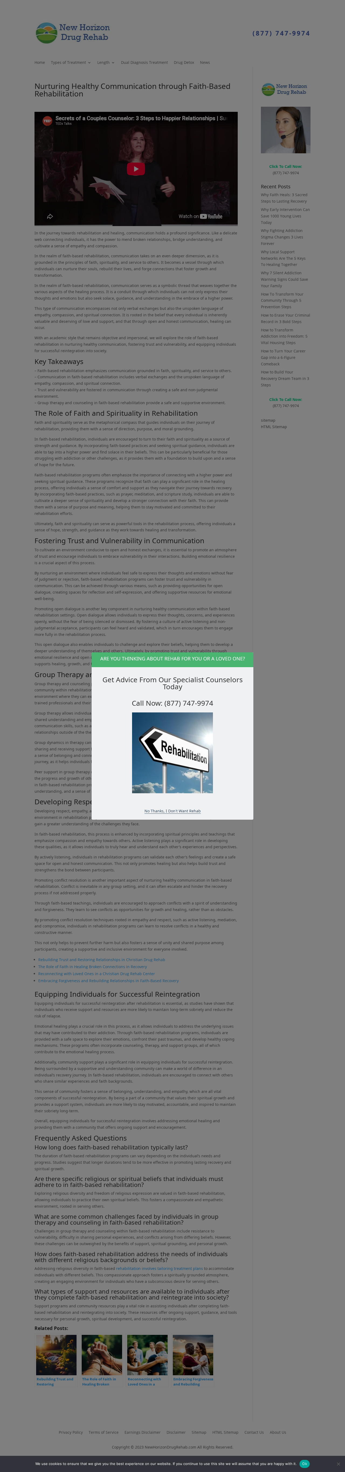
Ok (304, 1463)
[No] (338, 1464)
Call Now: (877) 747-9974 (172, 703)
